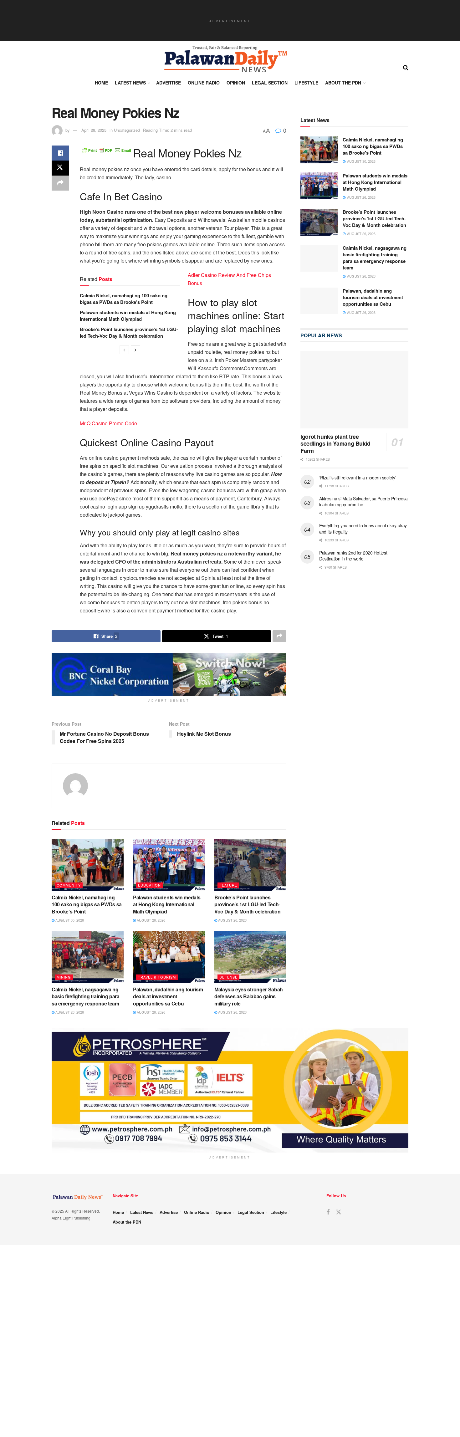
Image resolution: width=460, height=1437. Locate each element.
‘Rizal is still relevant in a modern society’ (357, 477)
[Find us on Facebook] (328, 1212)
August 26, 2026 (150, 920)
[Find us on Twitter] (338, 1212)
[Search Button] (405, 67)
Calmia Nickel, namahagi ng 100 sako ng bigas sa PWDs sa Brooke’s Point (123, 298)
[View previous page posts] (124, 349)
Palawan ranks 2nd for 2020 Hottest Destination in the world (353, 556)
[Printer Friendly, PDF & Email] (106, 149)
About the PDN (343, 82)
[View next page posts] (135, 349)
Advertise (168, 82)
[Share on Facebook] (60, 153)
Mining (64, 976)
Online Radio (204, 82)
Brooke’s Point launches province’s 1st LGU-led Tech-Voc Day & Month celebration (129, 332)
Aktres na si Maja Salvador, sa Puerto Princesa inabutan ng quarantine (363, 501)
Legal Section (270, 82)
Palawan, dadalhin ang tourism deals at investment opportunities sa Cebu (168, 996)
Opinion (236, 82)
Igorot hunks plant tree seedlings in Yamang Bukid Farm (335, 443)
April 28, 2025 (93, 130)
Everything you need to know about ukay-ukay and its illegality (363, 528)
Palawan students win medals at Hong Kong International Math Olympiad (128, 315)
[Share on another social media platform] (60, 183)
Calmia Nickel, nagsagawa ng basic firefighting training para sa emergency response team (86, 996)
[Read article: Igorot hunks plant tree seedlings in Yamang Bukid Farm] (354, 389)
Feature (228, 884)
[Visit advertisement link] (169, 674)
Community (69, 884)
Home (101, 82)
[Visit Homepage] (225, 59)
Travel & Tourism (157, 976)
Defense (228, 976)
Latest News (130, 82)
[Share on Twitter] (60, 168)
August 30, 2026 (69, 920)
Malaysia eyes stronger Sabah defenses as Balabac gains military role (248, 996)
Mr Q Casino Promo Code (108, 423)
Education (149, 884)
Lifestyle (306, 82)
